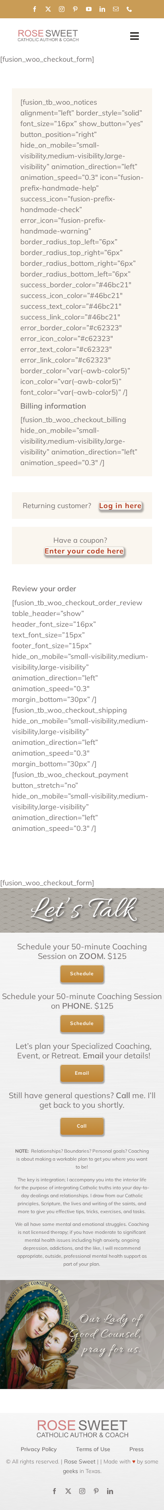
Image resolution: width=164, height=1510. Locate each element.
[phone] (129, 9)
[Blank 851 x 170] (47, 33)
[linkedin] (102, 9)
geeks (70, 1471)
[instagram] (61, 9)
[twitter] (48, 9)
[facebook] (34, 9)
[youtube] (89, 9)
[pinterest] (75, 9)
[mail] (116, 9)
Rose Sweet (79, 1461)
